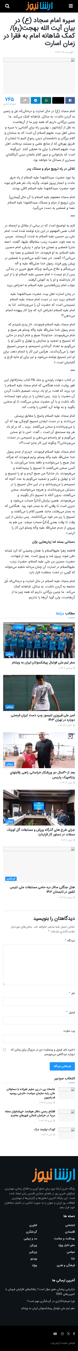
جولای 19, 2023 (66, 897)
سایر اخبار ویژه (66, 1245)
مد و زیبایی (30, 1238)
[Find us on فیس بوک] (74, 1333)
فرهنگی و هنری (66, 1265)
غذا (73, 1258)
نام (72, 993)
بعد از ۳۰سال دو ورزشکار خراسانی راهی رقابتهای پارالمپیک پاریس (42, 775)
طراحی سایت (68, 1343)
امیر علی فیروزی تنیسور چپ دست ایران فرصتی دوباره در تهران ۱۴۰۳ (43, 717)
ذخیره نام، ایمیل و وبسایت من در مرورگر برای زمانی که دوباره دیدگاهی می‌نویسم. (43, 1052)
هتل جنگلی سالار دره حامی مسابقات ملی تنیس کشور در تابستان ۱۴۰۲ (42, 889)
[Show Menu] (71, 6)
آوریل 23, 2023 (46, 1120)
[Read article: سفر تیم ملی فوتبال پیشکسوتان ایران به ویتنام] (39, 640)
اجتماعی (70, 1225)
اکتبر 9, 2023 (47, 1134)
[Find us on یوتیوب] (55, 1333)
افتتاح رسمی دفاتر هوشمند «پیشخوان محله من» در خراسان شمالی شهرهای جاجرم (30, 1113)
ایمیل (70, 1012)
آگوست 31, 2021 (64, 52)
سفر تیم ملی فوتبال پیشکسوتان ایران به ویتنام (43, 662)
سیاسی (71, 1252)
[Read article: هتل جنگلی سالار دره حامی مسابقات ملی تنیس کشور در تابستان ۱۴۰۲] (39, 865)
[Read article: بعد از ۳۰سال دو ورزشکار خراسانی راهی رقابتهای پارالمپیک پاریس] (39, 750)
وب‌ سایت (69, 1031)
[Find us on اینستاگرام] (62, 1333)
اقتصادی (70, 1232)
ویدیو (34, 1258)
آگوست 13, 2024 (65, 725)
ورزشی (10, 654)
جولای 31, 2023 (46, 1102)
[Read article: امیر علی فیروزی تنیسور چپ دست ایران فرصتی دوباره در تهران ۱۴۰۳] (39, 693)
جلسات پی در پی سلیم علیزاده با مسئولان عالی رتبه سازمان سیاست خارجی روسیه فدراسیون (31, 1093)
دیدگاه (69, 940)
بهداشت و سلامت (64, 1238)
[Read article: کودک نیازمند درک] (66, 1133)
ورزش (33, 1245)
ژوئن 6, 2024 (67, 840)
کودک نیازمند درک (44, 1129)
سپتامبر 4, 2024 (66, 668)
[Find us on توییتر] (68, 1333)
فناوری (33, 1225)
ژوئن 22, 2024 (66, 782)
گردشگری (11, 879)
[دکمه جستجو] (7, 6)
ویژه (34, 1265)
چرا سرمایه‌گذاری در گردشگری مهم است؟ (51, 1301)
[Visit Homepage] (39, 6)
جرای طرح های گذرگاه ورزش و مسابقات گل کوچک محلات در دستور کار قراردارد (41, 832)
